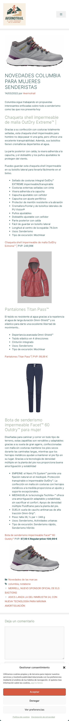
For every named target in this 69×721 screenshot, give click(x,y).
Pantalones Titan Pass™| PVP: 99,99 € (26, 356)
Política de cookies (21, 717)
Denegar (34, 700)
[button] (64, 667)
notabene (25, 583)
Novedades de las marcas (22, 579)
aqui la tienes (37, 683)
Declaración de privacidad (43, 717)
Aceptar (34, 691)
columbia (13, 583)
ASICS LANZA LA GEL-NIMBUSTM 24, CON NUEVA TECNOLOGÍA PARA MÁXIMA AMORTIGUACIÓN (31, 601)
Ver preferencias (34, 709)
